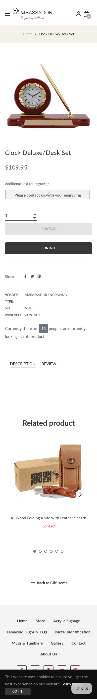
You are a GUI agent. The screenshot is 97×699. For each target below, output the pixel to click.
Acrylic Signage (66, 620)
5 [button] (56, 551)
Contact (78, 643)
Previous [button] (16, 494)
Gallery (57, 643)
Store (40, 620)
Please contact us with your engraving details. (47, 196)
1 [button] (34, 551)
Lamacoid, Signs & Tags (27, 631)
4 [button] (51, 551)
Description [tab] (23, 363)
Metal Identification (73, 631)
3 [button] (45, 551)
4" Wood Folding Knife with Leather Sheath (48, 517)
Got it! (17, 691)
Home (27, 34)
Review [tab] (49, 363)
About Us (48, 653)
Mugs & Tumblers (27, 643)
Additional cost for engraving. (27, 184)
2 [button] (40, 551)
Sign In (79, 14)
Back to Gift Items (51, 583)
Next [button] (80, 494)
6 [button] (62, 551)
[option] (48, 490)
